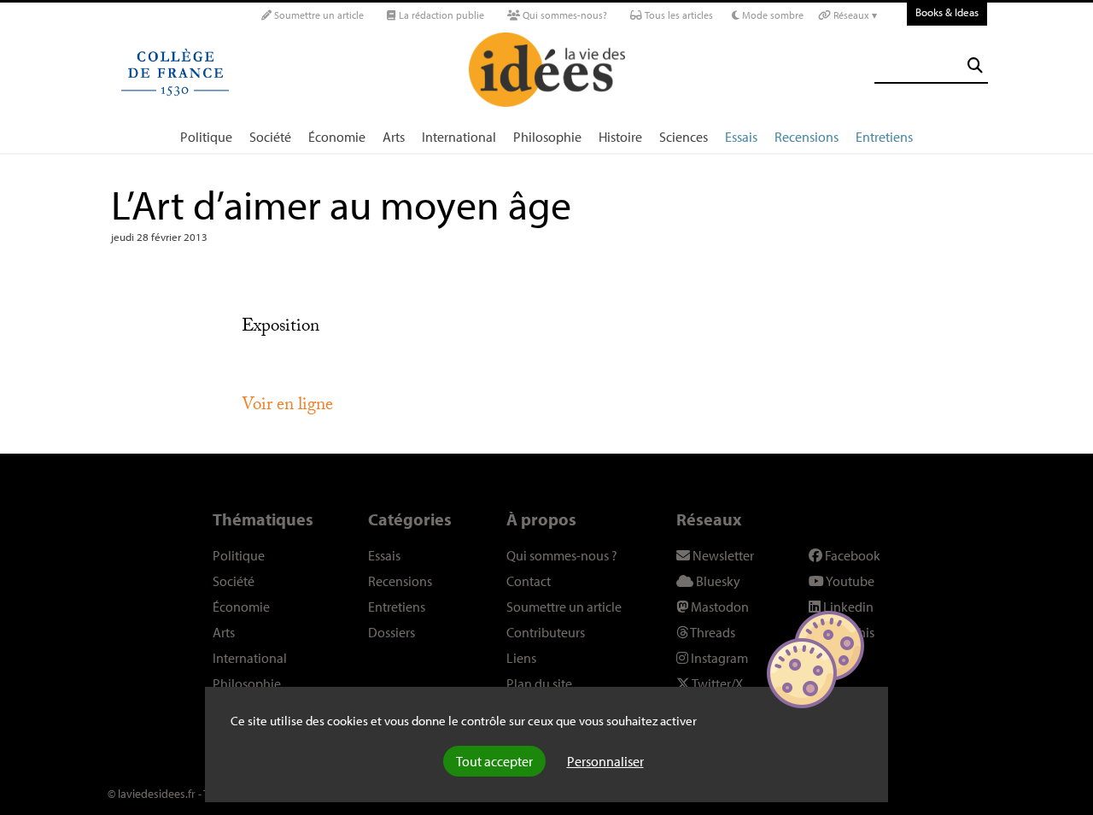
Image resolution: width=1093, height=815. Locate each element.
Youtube (849, 580)
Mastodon (718, 606)
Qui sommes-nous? (563, 15)
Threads (711, 632)
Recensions (806, 136)
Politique (206, 136)
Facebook (851, 555)
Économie (336, 136)
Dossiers (391, 632)
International (459, 136)
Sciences (683, 136)
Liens (521, 657)
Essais (741, 136)
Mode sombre (771, 15)
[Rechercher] (975, 65)
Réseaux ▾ (854, 15)
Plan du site (539, 683)
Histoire (620, 136)
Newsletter (722, 555)
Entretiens (884, 136)
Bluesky (716, 580)
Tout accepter (494, 761)
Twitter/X (716, 683)
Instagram (718, 657)
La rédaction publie (440, 15)
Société (270, 136)
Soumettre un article (318, 15)
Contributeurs (545, 632)
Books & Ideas (947, 12)
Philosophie (547, 136)
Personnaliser (605, 761)
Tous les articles (677, 15)
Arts (394, 136)
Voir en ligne (287, 406)
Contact (528, 580)
